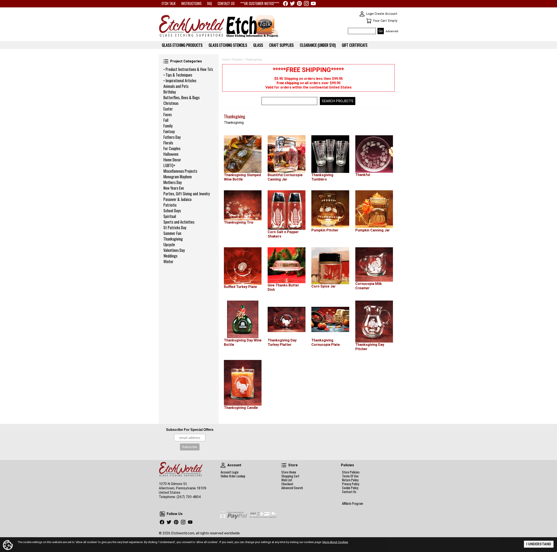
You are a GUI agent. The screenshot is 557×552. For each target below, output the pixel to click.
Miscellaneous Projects (180, 171)
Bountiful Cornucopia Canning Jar (285, 177)
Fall (165, 120)
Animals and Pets (175, 86)
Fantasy (169, 131)
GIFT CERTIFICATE (354, 45)
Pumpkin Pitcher (325, 230)
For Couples (171, 148)
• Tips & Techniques (177, 75)
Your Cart (368, 20)
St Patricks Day (174, 227)
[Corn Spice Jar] (330, 265)
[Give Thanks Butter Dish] (286, 265)
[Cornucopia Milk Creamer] (374, 264)
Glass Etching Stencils (228, 45)
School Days (172, 210)
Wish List (286, 480)
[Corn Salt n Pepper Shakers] (286, 210)
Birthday (169, 92)
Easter (168, 109)
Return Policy (350, 480)
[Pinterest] (299, 3)
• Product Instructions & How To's (188, 69)
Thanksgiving (173, 239)
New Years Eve (173, 188)
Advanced (392, 31)
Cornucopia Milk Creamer (368, 286)
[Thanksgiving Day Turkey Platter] (286, 319)
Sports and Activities (178, 222)
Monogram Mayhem (177, 176)
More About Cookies (335, 542)
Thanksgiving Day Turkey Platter (282, 342)
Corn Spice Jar (323, 286)
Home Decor (172, 159)
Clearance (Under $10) (318, 45)
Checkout (287, 484)
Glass (258, 45)
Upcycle (169, 244)
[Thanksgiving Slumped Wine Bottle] (243, 154)
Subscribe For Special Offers (189, 430)
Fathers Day (172, 137)
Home (226, 59)
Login (370, 14)
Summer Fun (172, 233)
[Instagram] (306, 3)
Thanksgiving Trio (238, 222)
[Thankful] (374, 154)
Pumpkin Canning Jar (372, 230)
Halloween (170, 154)
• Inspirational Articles (179, 80)
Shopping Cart (290, 476)
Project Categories (165, 61)
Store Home (288, 472)
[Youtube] (313, 3)
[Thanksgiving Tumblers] (330, 154)
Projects (237, 59)
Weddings (170, 256)
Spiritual (169, 216)
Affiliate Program (352, 503)
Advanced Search (292, 488)
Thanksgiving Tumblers (322, 177)
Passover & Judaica (177, 199)
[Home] (191, 37)
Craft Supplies (281, 45)
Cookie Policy (350, 488)
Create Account (386, 14)
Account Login (229, 472)
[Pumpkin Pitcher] (330, 209)
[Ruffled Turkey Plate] (243, 266)
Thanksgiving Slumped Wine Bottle (242, 177)
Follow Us (162, 513)
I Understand (538, 544)
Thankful (362, 175)
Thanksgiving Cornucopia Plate (325, 342)
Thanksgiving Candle (241, 408)
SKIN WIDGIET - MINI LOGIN (362, 13)
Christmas (170, 103)
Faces (167, 114)
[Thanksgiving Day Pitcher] (374, 322)
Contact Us (349, 492)
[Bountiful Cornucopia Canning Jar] (286, 154)
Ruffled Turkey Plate (240, 287)
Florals (168, 143)
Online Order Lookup (233, 476)
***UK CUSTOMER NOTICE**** (259, 3)
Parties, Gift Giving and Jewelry (186, 193)
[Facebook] (285, 3)
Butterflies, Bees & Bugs (181, 97)
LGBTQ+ (169, 165)
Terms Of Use (350, 476)
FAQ (209, 3)
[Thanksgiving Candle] (243, 383)
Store (283, 465)
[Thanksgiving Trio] (243, 205)
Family (168, 126)
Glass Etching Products (182, 45)
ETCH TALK (169, 3)
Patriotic (170, 205)
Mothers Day (172, 182)
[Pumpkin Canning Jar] (374, 209)
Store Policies (350, 472)
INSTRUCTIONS (191, 3)
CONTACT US (226, 3)
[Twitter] (292, 3)
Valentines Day (174, 250)
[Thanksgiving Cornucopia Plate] (330, 319)
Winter (168, 261)
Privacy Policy (350, 484)
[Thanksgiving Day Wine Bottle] (243, 319)
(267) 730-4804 (189, 497)
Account (223, 465)
